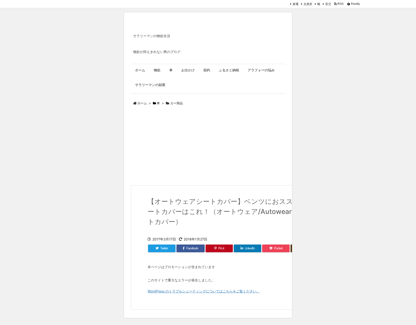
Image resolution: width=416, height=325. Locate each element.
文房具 (308, 4)
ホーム (142, 103)
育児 (328, 4)
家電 (296, 4)
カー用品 (176, 103)
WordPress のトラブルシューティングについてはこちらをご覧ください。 (204, 291)
